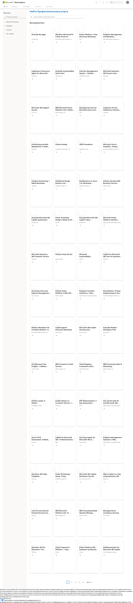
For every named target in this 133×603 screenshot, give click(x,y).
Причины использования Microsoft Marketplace (14, 589)
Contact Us (49, 602)
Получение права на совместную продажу (13, 593)
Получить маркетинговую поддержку (64, 591)
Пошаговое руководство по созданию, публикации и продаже (113, 591)
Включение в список (46, 591)
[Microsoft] (8, 2)
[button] (31, 17)
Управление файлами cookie (123, 602)
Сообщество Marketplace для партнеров (39, 593)
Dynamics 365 (31, 595)
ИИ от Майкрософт (6, 595)
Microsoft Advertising (51, 595)
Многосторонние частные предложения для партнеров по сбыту (102, 593)
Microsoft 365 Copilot (64, 595)
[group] (32, 42)
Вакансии (84, 595)
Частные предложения (100, 589)
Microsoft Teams (76, 595)
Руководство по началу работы (65, 589)
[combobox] (57, 17)
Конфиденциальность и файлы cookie (64, 602)
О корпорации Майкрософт (96, 595)
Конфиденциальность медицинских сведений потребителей (19, 602)
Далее (88, 582)
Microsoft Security (17, 595)
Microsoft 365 (40, 595)
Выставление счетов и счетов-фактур (16, 591)
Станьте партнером (34, 591)
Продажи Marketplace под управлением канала (67, 593)
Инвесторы (25, 597)
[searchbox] (16, 17)
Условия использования (84, 602)
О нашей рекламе (107, 602)
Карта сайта (41, 602)
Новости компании (110, 595)
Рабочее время (50, 589)
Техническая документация (83, 589)
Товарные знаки (97, 602)
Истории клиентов (39, 589)
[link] (41, 43)
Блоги (31, 589)
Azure (25, 595)
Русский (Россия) (5, 598)
